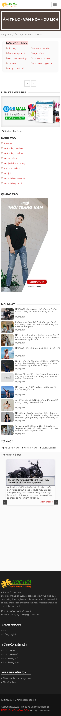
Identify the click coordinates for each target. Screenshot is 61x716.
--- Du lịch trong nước (14, 178)
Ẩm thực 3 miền (41, 48)
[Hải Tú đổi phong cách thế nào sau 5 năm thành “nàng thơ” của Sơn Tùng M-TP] (7, 315)
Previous (5, 502)
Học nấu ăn (39, 53)
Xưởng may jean (13, 131)
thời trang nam (11, 662)
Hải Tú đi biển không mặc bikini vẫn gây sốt (37, 348)
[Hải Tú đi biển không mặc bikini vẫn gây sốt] (7, 354)
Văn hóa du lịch (41, 58)
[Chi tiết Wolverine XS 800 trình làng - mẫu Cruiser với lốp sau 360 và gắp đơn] (30, 472)
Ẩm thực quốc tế (16, 53)
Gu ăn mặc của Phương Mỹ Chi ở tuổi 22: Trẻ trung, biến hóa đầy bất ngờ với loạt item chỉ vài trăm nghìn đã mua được (37, 363)
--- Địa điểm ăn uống (14, 163)
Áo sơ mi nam (12, 447)
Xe (4, 630)
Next (56, 502)
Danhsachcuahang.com (17, 678)
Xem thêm (46, 501)
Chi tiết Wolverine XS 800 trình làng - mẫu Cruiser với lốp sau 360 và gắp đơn (28, 481)
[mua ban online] (30, 111)
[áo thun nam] (24, 244)
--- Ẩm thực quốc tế (13, 153)
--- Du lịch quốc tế (13, 183)
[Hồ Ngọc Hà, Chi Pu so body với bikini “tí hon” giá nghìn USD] (7, 393)
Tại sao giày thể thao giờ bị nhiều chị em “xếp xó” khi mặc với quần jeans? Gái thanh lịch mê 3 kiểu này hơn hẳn (37, 428)
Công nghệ (9, 634)
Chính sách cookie (25, 699)
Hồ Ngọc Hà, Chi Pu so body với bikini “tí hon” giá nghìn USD (35, 388)
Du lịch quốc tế (15, 68)
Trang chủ (6, 34)
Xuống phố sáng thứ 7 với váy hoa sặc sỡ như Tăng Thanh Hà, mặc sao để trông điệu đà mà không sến (37, 324)
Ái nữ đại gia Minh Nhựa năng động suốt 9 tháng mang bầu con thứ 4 (36, 401)
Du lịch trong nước (42, 63)
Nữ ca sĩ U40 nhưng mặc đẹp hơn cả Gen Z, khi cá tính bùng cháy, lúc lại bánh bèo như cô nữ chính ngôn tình (37, 337)
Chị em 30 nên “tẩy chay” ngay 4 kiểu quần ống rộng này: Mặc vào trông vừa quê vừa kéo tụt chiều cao (37, 376)
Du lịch (12, 63)
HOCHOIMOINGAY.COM (15, 710)
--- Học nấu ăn (11, 158)
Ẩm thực (12, 48)
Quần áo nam (49, 447)
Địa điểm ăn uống (17, 58)
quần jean (9, 650)
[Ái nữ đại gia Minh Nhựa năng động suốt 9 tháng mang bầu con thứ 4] (7, 406)
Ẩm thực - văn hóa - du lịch (28, 34)
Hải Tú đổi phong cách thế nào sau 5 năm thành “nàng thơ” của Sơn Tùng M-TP (36, 310)
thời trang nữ (10, 658)
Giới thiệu (6, 699)
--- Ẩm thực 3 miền (13, 148)
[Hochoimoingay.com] (9, 5)
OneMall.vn (9, 682)
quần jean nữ (10, 654)
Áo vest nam (30, 447)
